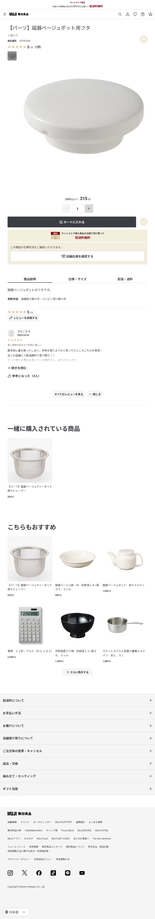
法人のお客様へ (81, 838)
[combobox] (16, 912)
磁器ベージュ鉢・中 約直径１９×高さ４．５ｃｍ (77, 587)
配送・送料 (125, 279)
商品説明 (30, 279)
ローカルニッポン (42, 821)
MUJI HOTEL (101, 830)
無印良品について (75, 846)
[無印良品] (19, 814)
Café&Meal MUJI (33, 830)
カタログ (28, 838)
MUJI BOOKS (84, 830)
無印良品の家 (14, 830)
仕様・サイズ (77, 279)
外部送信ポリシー (43, 859)
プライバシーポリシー (19, 859)
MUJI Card (42, 838)
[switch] (143, 39)
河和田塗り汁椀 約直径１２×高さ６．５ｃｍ (75, 653)
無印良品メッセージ (52, 846)
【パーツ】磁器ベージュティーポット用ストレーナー (30, 488)
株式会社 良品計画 (98, 846)
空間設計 (80, 821)
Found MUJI (67, 830)
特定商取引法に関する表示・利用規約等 (28, 850)
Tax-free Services (102, 838)
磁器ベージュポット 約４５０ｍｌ (124, 585)
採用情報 (33, 846)
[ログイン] (127, 12)
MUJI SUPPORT (63, 821)
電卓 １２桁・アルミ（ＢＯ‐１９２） (30, 651)
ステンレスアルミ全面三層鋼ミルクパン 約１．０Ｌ (124, 653)
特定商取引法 (63, 859)
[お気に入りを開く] (135, 12)
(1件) (38, 47)
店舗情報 (12, 821)
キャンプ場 (51, 830)
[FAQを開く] (143, 12)
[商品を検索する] (120, 12)
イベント (24, 821)
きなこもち (24, 331)
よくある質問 (95, 821)
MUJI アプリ (14, 838)
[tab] (12, 55)
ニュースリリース (16, 846)
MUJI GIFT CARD (61, 838)
